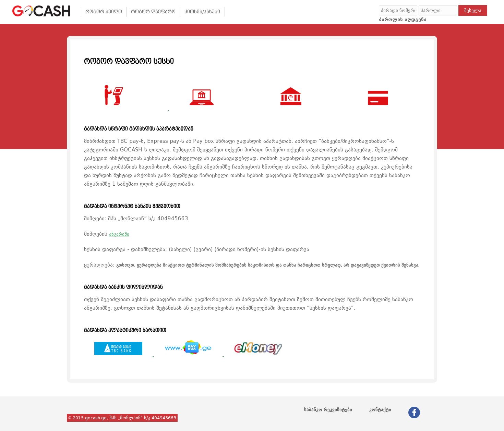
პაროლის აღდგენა (403, 19)
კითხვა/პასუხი (202, 12)
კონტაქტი (380, 409)
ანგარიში (119, 234)
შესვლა (472, 10)
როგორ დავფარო (153, 12)
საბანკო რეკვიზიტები (328, 409)
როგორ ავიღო (103, 12)
